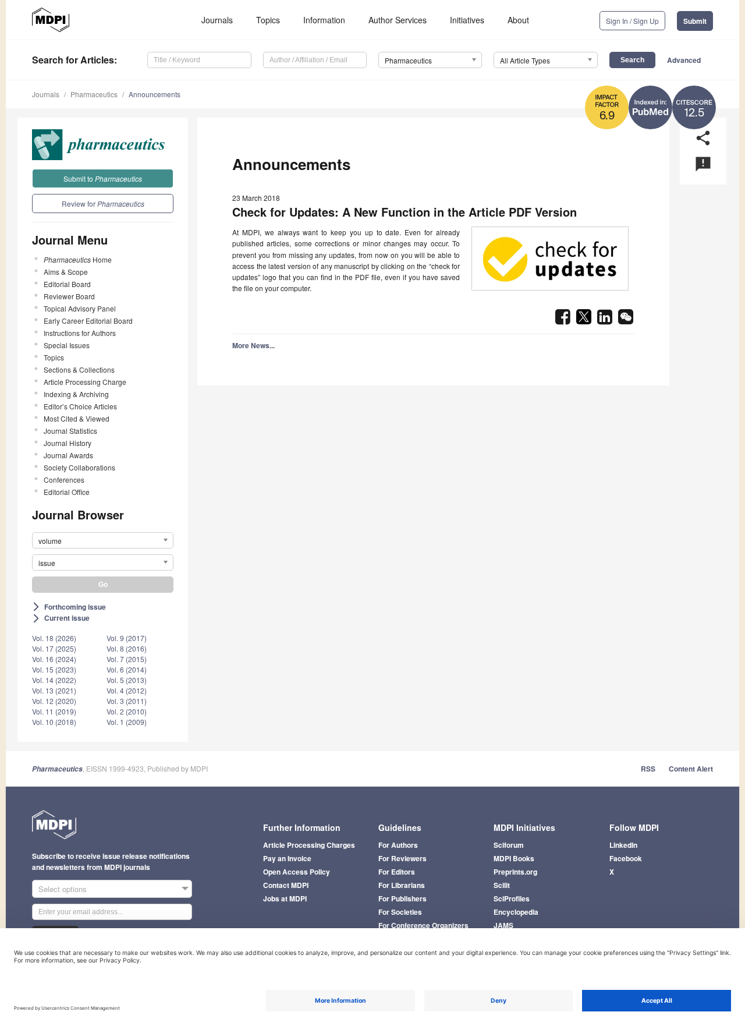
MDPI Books (514, 858)
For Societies (400, 912)
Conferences (64, 479)
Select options (62, 888)
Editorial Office (67, 492)
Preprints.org (515, 871)
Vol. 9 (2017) (127, 638)
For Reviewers (402, 858)
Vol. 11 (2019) (54, 711)
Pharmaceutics (94, 94)
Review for (103, 203)
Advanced (684, 60)
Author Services (397, 20)
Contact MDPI (285, 885)
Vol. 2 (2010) (127, 711)
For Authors (398, 845)
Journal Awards (68, 455)
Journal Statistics (70, 431)
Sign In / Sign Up (632, 21)
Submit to (102, 178)
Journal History (67, 443)
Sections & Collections (79, 369)
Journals (217, 20)
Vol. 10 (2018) (54, 722)
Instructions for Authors (80, 333)
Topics (268, 20)
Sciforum (509, 845)
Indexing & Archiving (76, 394)
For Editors (396, 871)
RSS (648, 768)
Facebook (625, 858)
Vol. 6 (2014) (127, 669)
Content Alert (691, 768)
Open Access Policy (296, 871)
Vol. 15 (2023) (54, 669)
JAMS (503, 925)
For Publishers (402, 898)
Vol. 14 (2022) (54, 680)
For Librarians (401, 885)
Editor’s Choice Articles (80, 406)
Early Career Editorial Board (88, 320)
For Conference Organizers (423, 925)
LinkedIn (623, 845)
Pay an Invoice (287, 858)
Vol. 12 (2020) (54, 701)
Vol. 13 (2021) (54, 690)
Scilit (502, 885)
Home (78, 259)
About (518, 20)
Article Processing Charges (309, 845)
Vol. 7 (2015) (127, 659)
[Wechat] (625, 320)
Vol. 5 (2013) (127, 680)
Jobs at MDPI (285, 898)
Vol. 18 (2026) (54, 638)
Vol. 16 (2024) (54, 659)
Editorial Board (67, 284)
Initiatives (467, 20)
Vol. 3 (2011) (127, 701)
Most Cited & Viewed (76, 418)
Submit (695, 21)
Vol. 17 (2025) (54, 648)
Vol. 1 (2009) (127, 722)
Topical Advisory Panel (80, 308)
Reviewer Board (69, 296)
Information (324, 20)
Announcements (154, 94)
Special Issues (67, 345)
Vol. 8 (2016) (127, 648)
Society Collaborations (79, 467)
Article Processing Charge (85, 382)
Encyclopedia (516, 912)
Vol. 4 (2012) (127, 690)
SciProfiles (512, 898)
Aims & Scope (66, 272)
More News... (253, 345)
